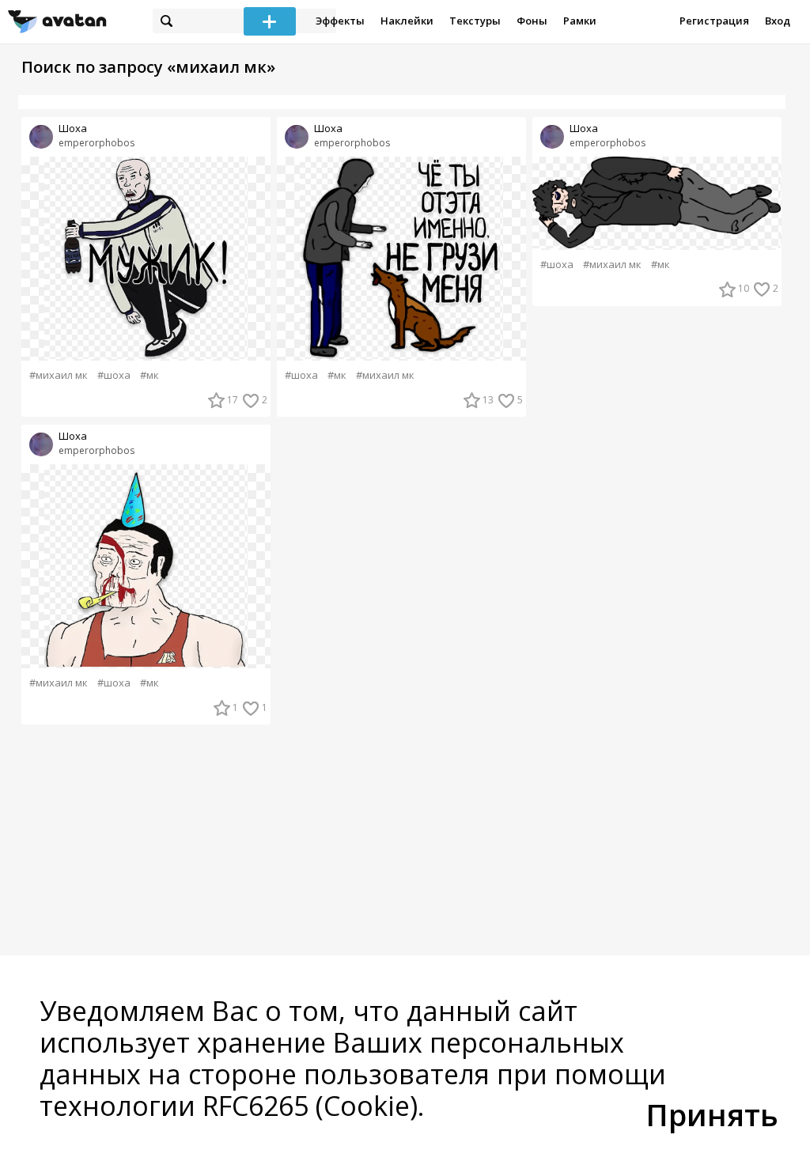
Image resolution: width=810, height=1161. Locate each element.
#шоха (114, 375)
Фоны (532, 20)
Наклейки (406, 20)
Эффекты (340, 20)
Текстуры (475, 20)
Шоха (73, 128)
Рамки (579, 20)
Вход (777, 20)
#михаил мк (58, 375)
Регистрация (714, 20)
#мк (149, 375)
